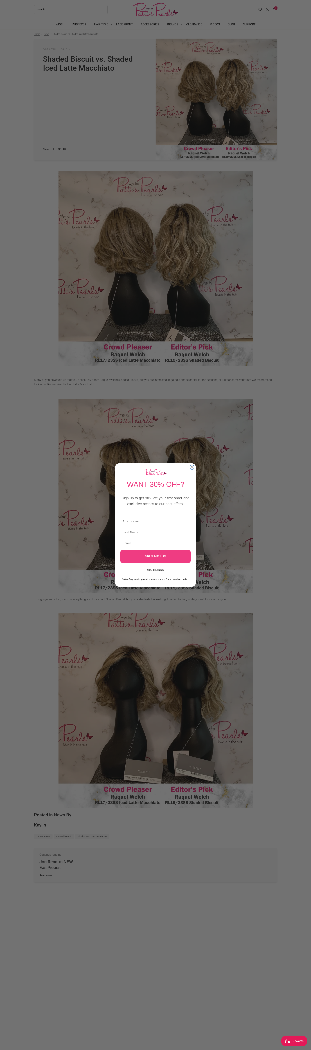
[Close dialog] (192, 467)
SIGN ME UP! (155, 556)
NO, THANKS (155, 570)
